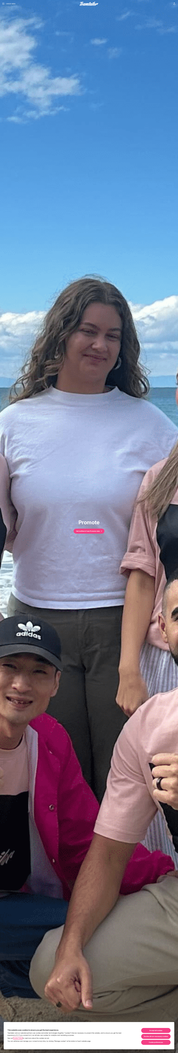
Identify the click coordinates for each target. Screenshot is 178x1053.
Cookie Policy (17, 1038)
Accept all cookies (155, 1030)
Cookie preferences (156, 1042)
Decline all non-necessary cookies (156, 1036)
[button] (174, 3)
